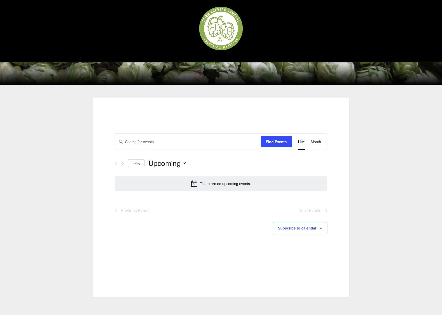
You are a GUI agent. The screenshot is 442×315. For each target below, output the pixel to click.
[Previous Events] (116, 163)
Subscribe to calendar (297, 228)
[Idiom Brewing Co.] (221, 28)
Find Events (276, 141)
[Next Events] (122, 163)
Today (136, 163)
